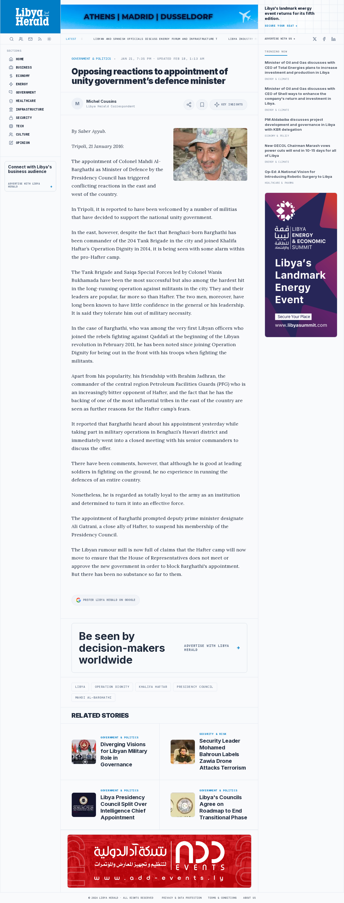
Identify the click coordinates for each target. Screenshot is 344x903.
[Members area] (21, 39)
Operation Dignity (112, 687)
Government (26, 92)
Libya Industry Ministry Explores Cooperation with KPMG (247, 39)
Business (24, 67)
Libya (80, 687)
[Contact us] (30, 39)
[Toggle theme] (49, 39)
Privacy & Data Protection (182, 898)
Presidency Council (195, 687)
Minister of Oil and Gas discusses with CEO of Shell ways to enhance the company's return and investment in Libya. (300, 95)
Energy (22, 84)
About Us (249, 898)
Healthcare (26, 101)
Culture (23, 134)
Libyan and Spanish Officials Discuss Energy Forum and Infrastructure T (126, 39)
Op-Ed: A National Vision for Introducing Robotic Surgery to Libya (298, 174)
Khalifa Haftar (153, 687)
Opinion (23, 143)
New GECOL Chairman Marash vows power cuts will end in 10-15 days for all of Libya (300, 150)
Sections (14, 50)
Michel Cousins (101, 101)
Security (24, 118)
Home (20, 59)
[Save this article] (202, 104)
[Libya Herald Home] (30, 16)
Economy (23, 76)
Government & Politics (91, 59)
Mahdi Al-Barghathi (93, 697)
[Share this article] (189, 104)
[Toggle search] (11, 39)
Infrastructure (30, 109)
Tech (20, 126)
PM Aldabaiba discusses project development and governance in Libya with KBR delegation (300, 124)
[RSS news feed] (40, 39)
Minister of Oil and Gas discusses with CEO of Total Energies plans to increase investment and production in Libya (301, 67)
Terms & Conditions (222, 898)
